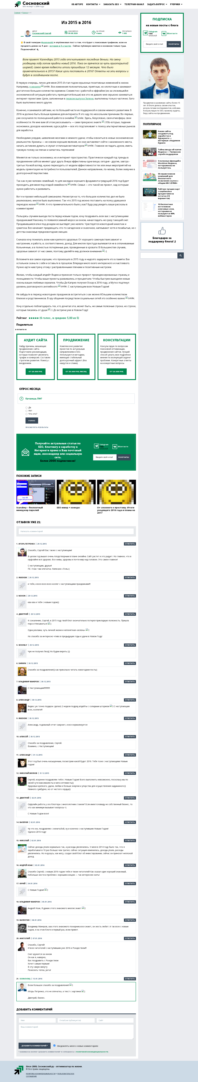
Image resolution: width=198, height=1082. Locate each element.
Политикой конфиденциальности (92, 1052)
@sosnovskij (47, 42)
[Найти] (180, 255)
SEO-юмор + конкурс (68, 507)
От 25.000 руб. (36, 372)
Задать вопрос (156, 4)
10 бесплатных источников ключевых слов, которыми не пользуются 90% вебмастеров (166, 210)
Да (29, 407)
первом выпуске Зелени (79, 98)
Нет (30, 410)
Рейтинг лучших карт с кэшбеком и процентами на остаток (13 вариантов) (169, 194)
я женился (35, 86)
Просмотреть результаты (37, 427)
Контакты (92, 4)
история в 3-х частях (60, 46)
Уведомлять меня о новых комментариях (77, 1046)
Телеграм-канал (134, 4)
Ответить (130, 544)
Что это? (32, 413)
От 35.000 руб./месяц (76, 372)
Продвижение (76, 340)
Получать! (123, 457)
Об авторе (77, 4)
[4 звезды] (36, 318)
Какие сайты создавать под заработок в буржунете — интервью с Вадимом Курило (169, 137)
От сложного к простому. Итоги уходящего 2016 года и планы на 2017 (116, 510)
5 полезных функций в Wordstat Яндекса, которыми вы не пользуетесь (169, 164)
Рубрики (175, 4)
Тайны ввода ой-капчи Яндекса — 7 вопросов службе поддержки (169, 151)
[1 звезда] (30, 318)
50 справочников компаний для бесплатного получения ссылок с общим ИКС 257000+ (168, 178)
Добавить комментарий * (34, 1046)
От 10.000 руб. (117, 372)
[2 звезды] (32, 318)
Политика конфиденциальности (40, 1074)
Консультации (116, 340)
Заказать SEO (111, 4)
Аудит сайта (35, 340)
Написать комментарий (32, 531)
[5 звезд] (38, 318)
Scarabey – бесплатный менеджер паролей (29, 508)
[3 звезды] (34, 318)
